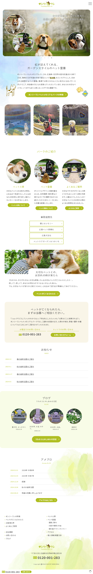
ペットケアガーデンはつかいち (46, 241)
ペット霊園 (52, 519)
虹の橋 (52, 77)
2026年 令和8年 (28, 470)
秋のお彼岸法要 (28, 487)
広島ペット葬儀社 (46, 229)
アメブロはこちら (46, 500)
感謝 (23, 481)
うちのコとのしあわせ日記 (46, 439)
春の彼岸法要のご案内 (25, 359)
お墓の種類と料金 (55, 525)
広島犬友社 (46, 235)
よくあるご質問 (74, 208)
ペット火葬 (52, 516)
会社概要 (9, 532)
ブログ (46, 399)
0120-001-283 (13, 571)
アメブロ (46, 459)
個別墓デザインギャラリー (58, 529)
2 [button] (45, 58)
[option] (46, 33)
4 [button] (51, 58)
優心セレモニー (46, 223)
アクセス (51, 532)
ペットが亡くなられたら (45, 293)
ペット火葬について (18, 205)
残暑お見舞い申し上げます (32, 493)
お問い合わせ (26, 572)
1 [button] (41, 58)
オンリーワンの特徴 (13, 516)
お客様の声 (10, 523)
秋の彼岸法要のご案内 (25, 366)
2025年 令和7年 (28, 476)
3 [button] (48, 58)
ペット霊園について (46, 208)
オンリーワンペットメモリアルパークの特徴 (46, 94)
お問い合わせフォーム (62, 335)
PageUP (90, 572)
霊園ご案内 (53, 522)
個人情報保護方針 (55, 535)
